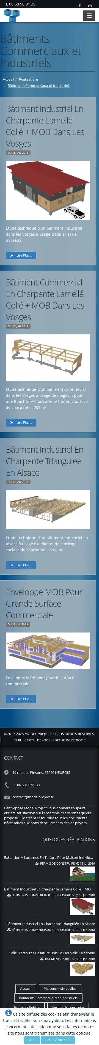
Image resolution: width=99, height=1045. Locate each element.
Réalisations (28, 79)
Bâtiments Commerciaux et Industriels (39, 85)
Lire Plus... (24, 255)
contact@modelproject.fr (32, 796)
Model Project (38, 733)
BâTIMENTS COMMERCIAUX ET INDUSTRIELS (43, 895)
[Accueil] (49, 16)
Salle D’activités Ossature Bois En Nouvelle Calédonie (52, 952)
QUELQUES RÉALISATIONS (69, 840)
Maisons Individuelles (60, 988)
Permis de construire (68, 1007)
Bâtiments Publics (26, 1007)
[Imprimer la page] (90, 5)
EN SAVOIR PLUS (58, 1040)
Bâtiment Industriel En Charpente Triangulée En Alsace (44, 461)
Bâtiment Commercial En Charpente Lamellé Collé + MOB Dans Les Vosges (45, 299)
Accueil (8, 79)
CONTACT (13, 758)
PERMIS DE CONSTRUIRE (57, 863)
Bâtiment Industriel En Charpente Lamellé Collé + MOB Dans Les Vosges (45, 126)
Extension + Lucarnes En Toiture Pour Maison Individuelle (51, 857)
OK (32, 1040)
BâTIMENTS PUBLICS (59, 959)
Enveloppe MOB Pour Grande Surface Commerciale (44, 603)
